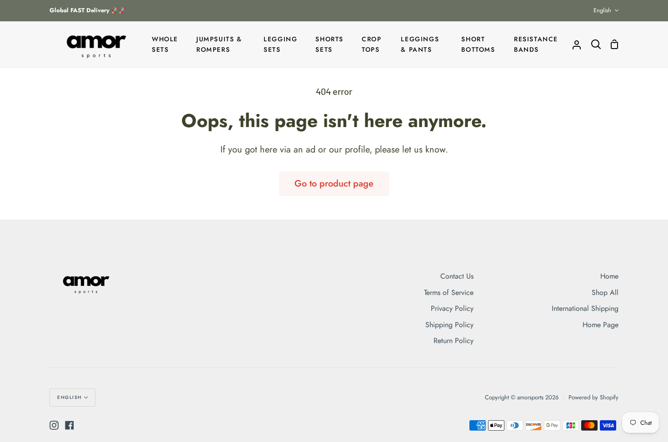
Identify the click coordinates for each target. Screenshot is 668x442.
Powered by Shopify (593, 397)
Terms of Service (449, 292)
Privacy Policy (452, 308)
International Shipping (585, 308)
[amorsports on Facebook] (69, 425)
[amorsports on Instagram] (54, 425)
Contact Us (457, 276)
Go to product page (334, 183)
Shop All (605, 292)
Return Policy (454, 340)
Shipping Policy (449, 324)
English (602, 10)
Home (609, 276)
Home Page (600, 324)
